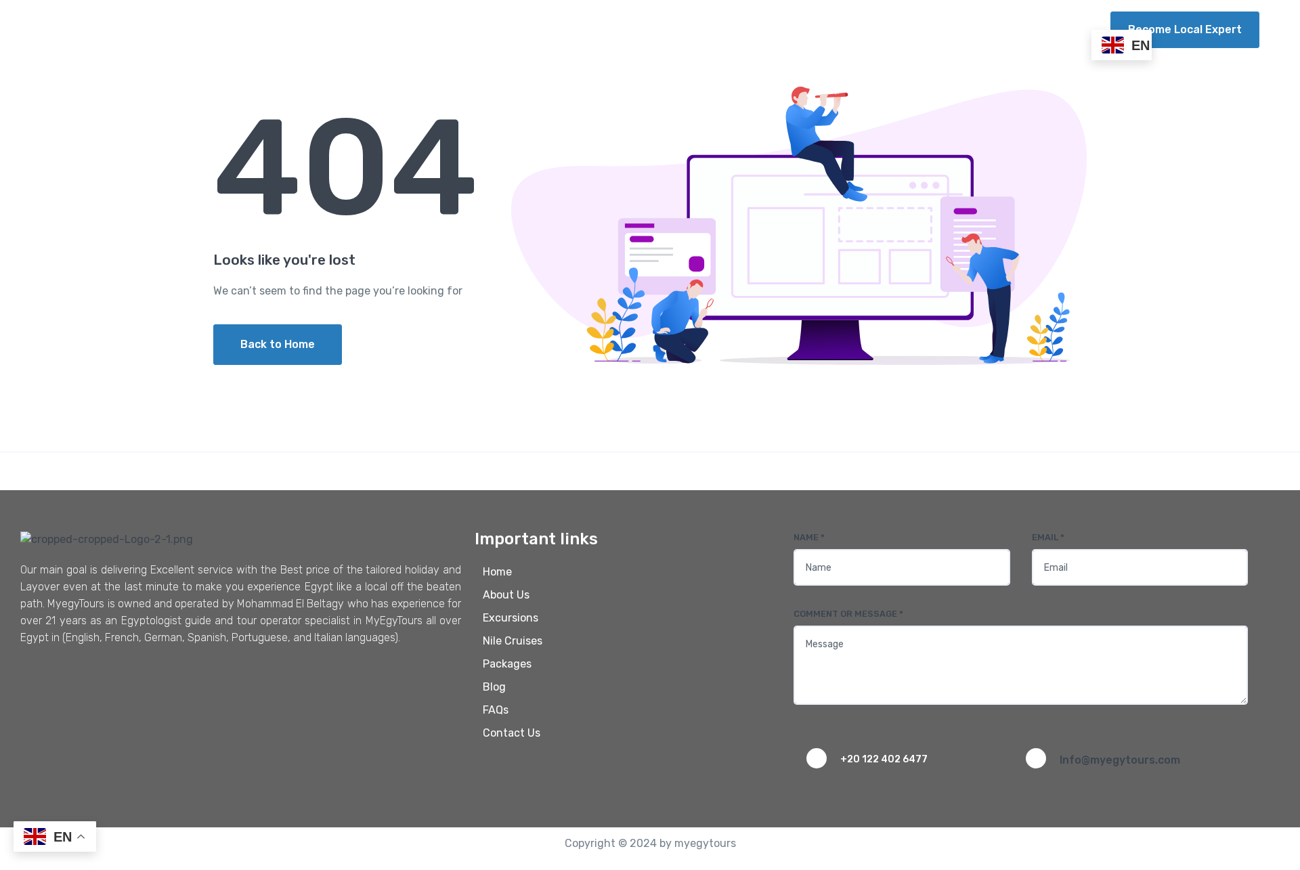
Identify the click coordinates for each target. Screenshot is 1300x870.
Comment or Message (848, 614)
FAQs (985, 29)
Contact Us (1050, 29)
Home (532, 29)
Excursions (669, 29)
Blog (938, 29)
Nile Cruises (767, 29)
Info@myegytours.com (1120, 760)
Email (1048, 537)
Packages (862, 29)
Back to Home (277, 344)
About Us (593, 29)
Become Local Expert (1185, 29)
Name (809, 537)
